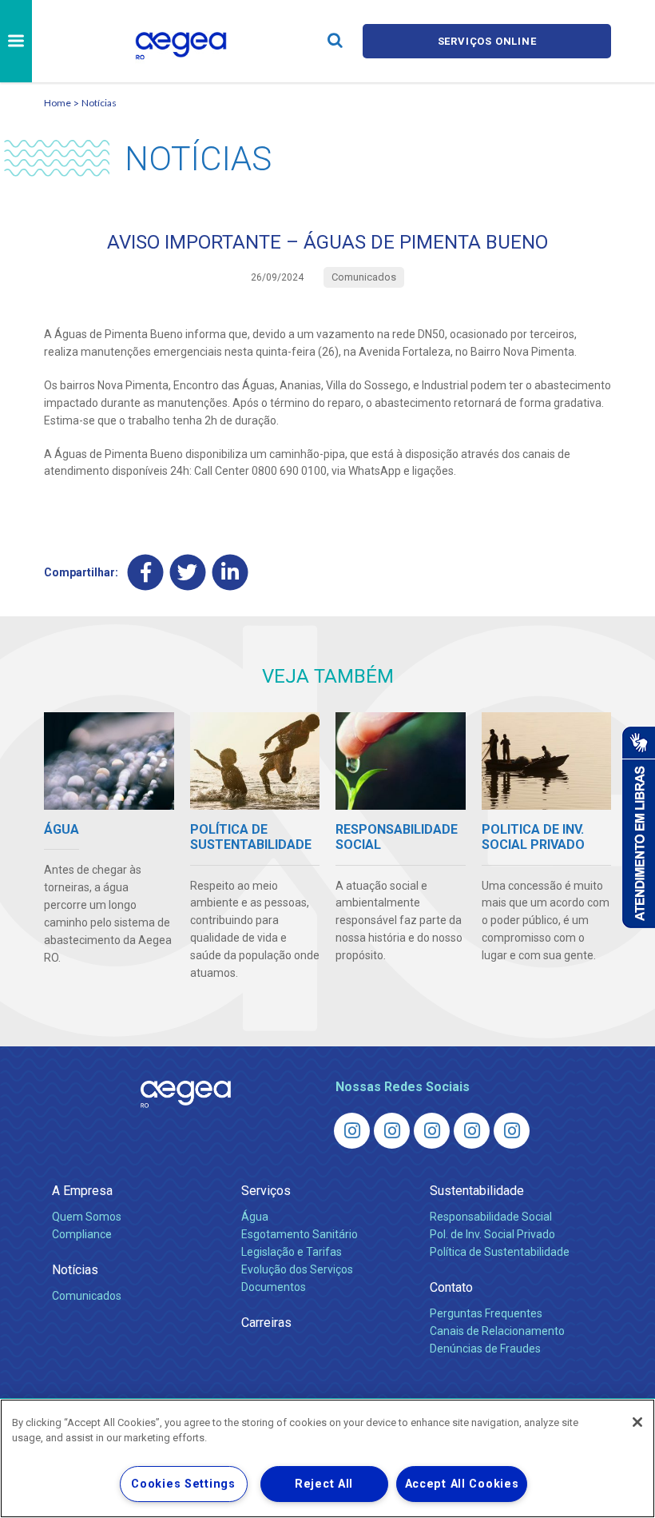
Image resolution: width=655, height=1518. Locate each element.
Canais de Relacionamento (497, 1331)
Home (57, 103)
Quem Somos (86, 1216)
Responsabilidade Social (491, 1216)
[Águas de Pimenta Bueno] (472, 1131)
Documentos (273, 1287)
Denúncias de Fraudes (485, 1348)
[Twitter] (188, 573)
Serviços (266, 1190)
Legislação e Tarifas (291, 1251)
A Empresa (82, 1190)
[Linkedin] (230, 573)
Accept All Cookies (462, 1484)
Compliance (82, 1234)
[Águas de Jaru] (432, 1131)
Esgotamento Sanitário (299, 1234)
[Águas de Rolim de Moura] (512, 1131)
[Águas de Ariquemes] (352, 1131)
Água (254, 1216)
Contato (451, 1287)
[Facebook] (146, 573)
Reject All (324, 1484)
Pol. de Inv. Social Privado (492, 1234)
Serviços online (487, 41)
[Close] (637, 1422)
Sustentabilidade (477, 1190)
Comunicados (86, 1295)
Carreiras (266, 1322)
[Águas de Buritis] (392, 1131)
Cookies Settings (183, 1484)
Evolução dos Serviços (297, 1269)
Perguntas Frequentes (486, 1313)
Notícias (99, 103)
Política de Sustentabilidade (500, 1251)
